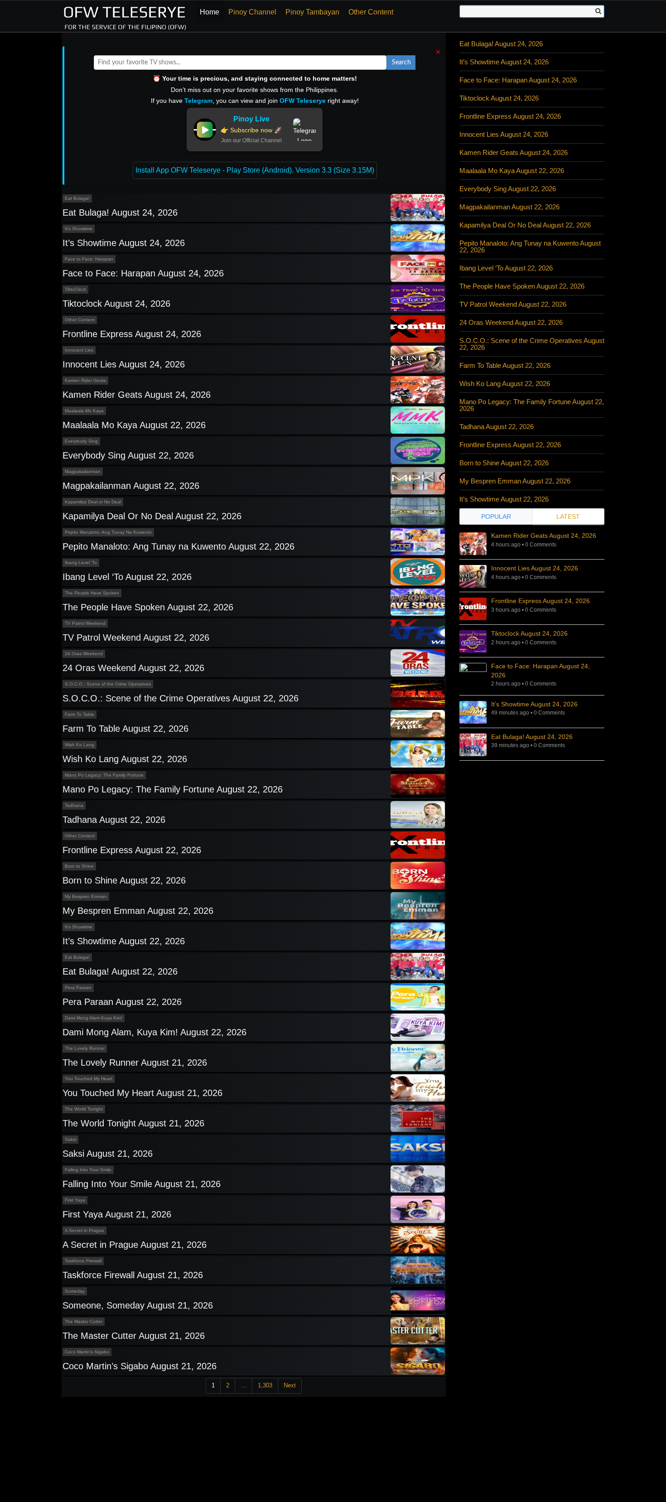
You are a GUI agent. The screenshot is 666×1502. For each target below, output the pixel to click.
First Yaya (75, 1200)
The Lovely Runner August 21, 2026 (135, 1062)
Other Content (370, 12)
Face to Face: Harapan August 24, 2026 (143, 273)
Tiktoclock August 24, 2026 (116, 304)
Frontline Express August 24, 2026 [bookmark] (540, 600)
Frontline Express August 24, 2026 (132, 334)
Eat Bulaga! (77, 198)
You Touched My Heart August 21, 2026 (142, 1093)
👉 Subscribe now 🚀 (251, 130)
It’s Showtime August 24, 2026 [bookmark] (534, 704)
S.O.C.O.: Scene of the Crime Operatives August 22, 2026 (181, 698)
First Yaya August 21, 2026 (117, 1214)
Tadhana (74, 805)
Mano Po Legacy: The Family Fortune (104, 775)
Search (401, 62)
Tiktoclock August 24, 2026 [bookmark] (529, 633)
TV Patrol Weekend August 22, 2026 (136, 637)
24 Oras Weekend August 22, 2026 (133, 668)
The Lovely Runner (85, 1048)
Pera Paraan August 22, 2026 (122, 1002)
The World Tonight (84, 1108)
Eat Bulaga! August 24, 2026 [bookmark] (532, 736)
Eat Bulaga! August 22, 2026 (120, 971)
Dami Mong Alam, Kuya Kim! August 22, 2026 (154, 1032)
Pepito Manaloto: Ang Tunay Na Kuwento (108, 532)
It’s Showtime (78, 228)
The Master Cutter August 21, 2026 (134, 1336)
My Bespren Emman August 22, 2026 (138, 911)
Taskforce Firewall (83, 1260)
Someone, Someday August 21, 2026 (138, 1305)
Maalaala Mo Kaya (84, 410)
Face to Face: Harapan (89, 258)
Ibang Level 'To (81, 562)
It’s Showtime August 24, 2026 (124, 243)
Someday (75, 1291)
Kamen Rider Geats (85, 380)
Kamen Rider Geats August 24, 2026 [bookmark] (543, 535)
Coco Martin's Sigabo (87, 1351)
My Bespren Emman (86, 896)
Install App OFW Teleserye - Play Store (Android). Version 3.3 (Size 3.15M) (254, 170)
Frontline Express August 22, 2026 (132, 850)
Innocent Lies (79, 350)
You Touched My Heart (88, 1078)
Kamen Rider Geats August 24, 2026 (137, 395)
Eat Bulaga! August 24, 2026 (120, 212)
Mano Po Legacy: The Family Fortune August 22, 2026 (173, 789)
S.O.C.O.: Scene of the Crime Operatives (108, 683)
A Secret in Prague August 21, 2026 (135, 1245)
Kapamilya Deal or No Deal (93, 501)
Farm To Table (79, 714)
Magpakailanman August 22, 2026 (131, 486)
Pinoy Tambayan (312, 12)
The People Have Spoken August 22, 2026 (148, 607)
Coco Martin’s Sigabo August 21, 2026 (140, 1366)
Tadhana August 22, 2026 (114, 820)
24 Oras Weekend (84, 653)
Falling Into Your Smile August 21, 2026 (142, 1184)
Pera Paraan (78, 987)
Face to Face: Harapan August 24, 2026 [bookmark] (540, 670)
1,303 (265, 1385)
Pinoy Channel (252, 12)
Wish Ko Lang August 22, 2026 (125, 759)
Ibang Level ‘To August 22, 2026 (127, 577)
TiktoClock (75, 289)
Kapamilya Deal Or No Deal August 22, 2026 (152, 516)
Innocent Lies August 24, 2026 (124, 364)
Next (290, 1385)
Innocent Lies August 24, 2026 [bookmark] (534, 568)
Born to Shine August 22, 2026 (124, 880)
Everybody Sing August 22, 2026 (128, 455)
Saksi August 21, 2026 (108, 1154)
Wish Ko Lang (79, 744)
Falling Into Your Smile (88, 1169)
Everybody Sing (81, 441)
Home (209, 12)
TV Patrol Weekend (85, 623)
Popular (496, 516)
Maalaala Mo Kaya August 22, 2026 (134, 425)
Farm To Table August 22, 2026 (125, 729)
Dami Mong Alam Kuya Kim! (93, 1017)
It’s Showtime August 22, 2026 (124, 941)
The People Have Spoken (92, 592)
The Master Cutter (83, 1321)
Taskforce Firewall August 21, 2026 (133, 1275)
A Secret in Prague (84, 1230)
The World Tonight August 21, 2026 (133, 1123)
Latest (568, 516)
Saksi (70, 1139)
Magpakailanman (83, 471)
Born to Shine (79, 866)
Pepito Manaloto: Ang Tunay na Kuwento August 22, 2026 (178, 546)
